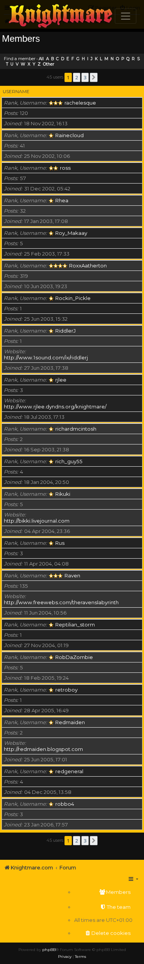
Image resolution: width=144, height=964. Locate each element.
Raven (72, 575)
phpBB (49, 949)
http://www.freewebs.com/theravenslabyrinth (61, 602)
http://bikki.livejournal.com (37, 521)
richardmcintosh (75, 429)
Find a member (19, 58)
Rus (60, 543)
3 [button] (85, 77)
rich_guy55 (69, 461)
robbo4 (64, 804)
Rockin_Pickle (73, 298)
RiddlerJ (65, 331)
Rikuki (62, 494)
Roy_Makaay (71, 233)
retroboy (66, 690)
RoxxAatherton (88, 265)
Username (16, 91)
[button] (94, 77)
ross (65, 168)
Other (48, 64)
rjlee (60, 380)
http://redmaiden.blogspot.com (43, 749)
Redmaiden (70, 722)
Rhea (61, 200)
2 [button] (76, 77)
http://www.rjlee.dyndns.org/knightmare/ (55, 406)
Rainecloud (69, 135)
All (41, 58)
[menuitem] (103, 892)
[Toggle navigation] (125, 16)
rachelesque (80, 103)
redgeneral (69, 771)
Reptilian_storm (75, 624)
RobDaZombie (74, 657)
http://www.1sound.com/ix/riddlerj (46, 357)
